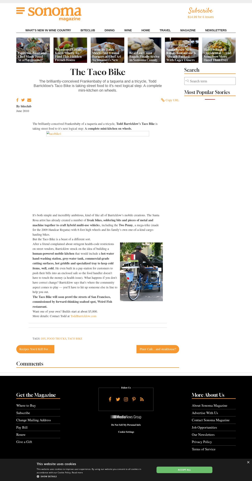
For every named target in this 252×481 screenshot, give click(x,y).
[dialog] (126, 470)
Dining (110, 30)
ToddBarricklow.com (83, 316)
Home (145, 30)
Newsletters (216, 30)
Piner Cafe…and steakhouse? (158, 349)
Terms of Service (203, 449)
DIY (43, 338)
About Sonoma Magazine (209, 405)
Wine (128, 30)
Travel (165, 30)
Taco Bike (75, 338)
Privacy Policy (202, 441)
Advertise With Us (205, 412)
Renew (21, 434)
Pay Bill (22, 427)
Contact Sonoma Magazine (211, 420)
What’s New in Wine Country (48, 30)
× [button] (248, 462)
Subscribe (23, 412)
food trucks (56, 338)
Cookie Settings (126, 432)
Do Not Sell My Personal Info (126, 425)
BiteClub (88, 30)
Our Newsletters (203, 434)
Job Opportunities (204, 427)
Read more (77, 472)
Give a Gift (24, 441)
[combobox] (210, 81)
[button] (94, 476)
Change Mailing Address (33, 420)
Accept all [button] (184, 469)
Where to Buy (26, 405)
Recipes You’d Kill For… (35, 349)
